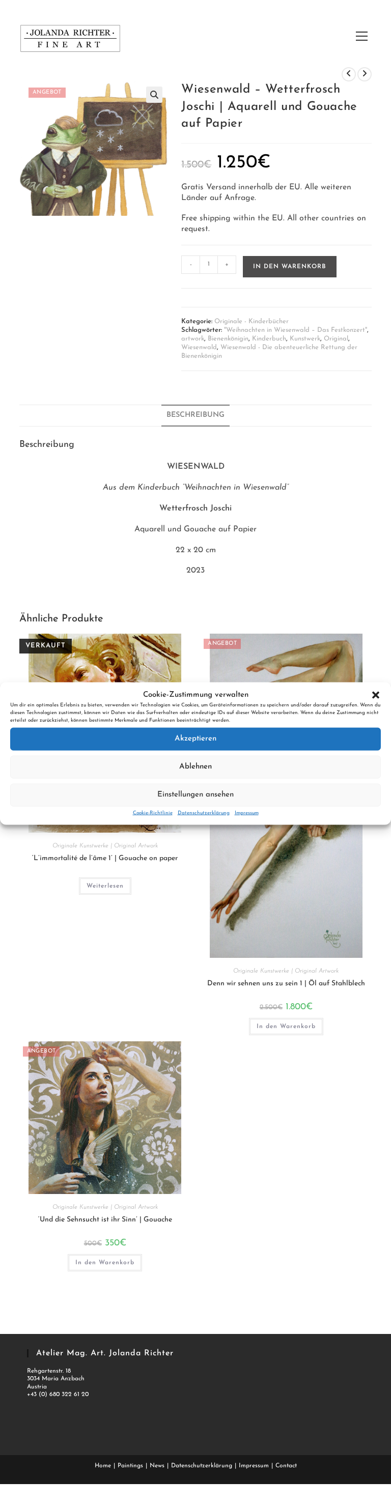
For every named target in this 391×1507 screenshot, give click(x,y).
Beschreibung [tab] (195, 415)
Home (103, 1466)
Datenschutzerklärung (204, 812)
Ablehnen (195, 767)
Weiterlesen (105, 886)
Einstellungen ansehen (195, 795)
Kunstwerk (305, 338)
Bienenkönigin (228, 338)
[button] (376, 695)
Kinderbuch (269, 338)
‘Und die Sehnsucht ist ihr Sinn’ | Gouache (105, 1220)
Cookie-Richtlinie (153, 812)
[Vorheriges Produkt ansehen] (349, 74)
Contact (286, 1466)
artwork (192, 338)
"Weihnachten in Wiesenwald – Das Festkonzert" (295, 330)
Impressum (247, 812)
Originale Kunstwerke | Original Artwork (105, 846)
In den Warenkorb (289, 267)
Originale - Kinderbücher (251, 321)
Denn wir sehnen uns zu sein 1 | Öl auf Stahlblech (286, 983)
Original (336, 338)
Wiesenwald (199, 347)
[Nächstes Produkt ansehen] (364, 74)
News (157, 1466)
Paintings (130, 1466)
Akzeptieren (195, 739)
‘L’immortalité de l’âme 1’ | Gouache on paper (105, 858)
